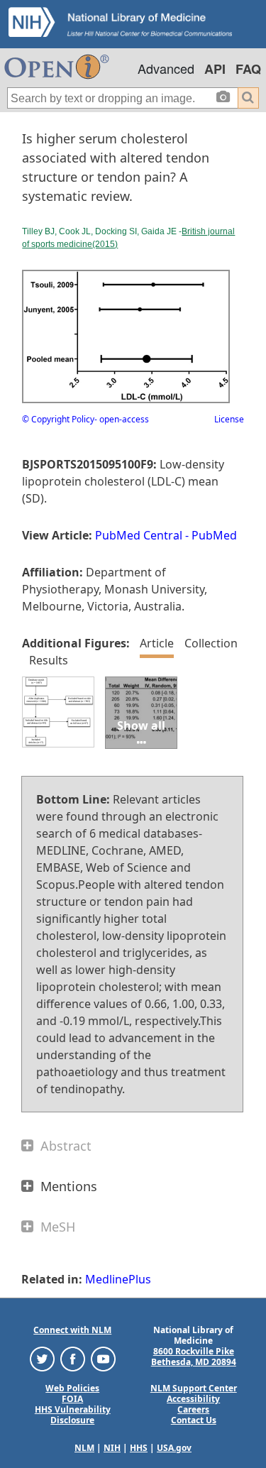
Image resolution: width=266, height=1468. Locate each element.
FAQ (248, 69)
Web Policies (72, 1388)
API (215, 69)
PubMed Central (138, 535)
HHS (139, 1448)
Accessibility (193, 1399)
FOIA (72, 1399)
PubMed (214, 535)
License (229, 419)
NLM (84, 1448)
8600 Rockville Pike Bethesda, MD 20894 (193, 1356)
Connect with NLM (72, 1330)
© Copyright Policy (58, 419)
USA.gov (174, 1448)
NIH (112, 1448)
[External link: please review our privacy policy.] (42, 1358)
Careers (193, 1409)
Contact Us (193, 1420)
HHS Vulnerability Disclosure (73, 1414)
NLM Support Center (193, 1388)
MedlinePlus (118, 1279)
